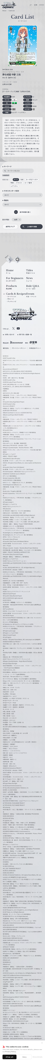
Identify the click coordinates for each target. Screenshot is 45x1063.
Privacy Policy (10, 1051)
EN (35, 5)
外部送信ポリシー (35, 348)
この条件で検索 (32, 227)
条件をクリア (10, 226)
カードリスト (12, 296)
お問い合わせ (9, 334)
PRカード (11, 299)
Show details (37, 1057)
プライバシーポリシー (19, 348)
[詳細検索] (5, 175)
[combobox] (22, 195)
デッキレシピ (12, 301)
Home (4, 10)
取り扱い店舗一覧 (25, 334)
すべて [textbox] (6, 195)
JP (31, 5)
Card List (12, 10)
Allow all (9, 1057)
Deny (24, 1057)
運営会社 (6, 348)
